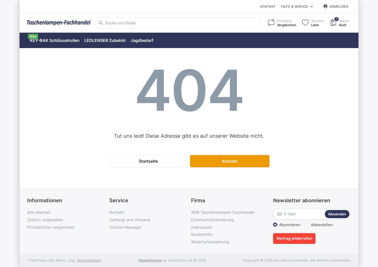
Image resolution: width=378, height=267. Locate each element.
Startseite (148, 161)
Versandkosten (89, 260)
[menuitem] (54, 41)
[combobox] (177, 22)
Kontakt (268, 6)
